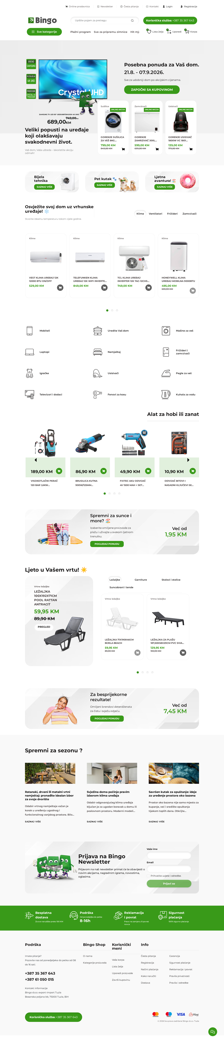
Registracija (147, 962)
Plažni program (80, 31)
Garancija (174, 956)
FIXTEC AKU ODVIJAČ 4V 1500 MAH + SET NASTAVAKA (133, 483)
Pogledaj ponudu (107, 543)
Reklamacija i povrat (180, 969)
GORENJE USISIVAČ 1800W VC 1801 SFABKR (180, 139)
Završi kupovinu (121, 979)
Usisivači (173, 106)
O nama (87, 956)
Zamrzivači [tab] (190, 213)
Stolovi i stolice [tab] (171, 579)
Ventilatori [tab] (155, 213)
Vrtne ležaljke (112, 599)
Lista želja (117, 966)
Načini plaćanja (149, 969)
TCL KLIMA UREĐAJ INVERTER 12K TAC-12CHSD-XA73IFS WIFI (133, 279)
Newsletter (107, 6)
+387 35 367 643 (170, 20)
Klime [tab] (140, 213)
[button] (191, 32)
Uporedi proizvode (122, 973)
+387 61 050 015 (39, 979)
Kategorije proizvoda (95, 962)
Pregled (44, 626)
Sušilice (105, 106)
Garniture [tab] (141, 579)
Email (150, 862)
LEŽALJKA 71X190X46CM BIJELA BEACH (119, 641)
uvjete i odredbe (171, 875)
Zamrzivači (141, 106)
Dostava (145, 982)
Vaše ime (152, 849)
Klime (32, 238)
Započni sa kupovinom (152, 89)
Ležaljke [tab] (115, 579)
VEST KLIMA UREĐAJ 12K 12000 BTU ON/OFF (43, 279)
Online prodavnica (79, 6)
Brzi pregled (120, 155)
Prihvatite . (166, 875)
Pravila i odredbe (178, 982)
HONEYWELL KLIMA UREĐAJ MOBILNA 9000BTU (178, 279)
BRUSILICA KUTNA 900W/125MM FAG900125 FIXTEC (86, 483)
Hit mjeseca (138, 31)
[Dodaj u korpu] (123, 149)
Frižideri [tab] (172, 213)
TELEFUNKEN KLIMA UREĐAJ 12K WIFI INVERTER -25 (90, 279)
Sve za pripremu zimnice (110, 31)
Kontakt (154, 6)
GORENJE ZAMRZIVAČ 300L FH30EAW (145, 139)
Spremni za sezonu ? (54, 750)
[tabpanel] (112, 273)
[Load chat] (212, 1031)
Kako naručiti (148, 976)
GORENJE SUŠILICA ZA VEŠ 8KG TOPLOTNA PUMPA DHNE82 (112, 139)
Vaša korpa (118, 959)
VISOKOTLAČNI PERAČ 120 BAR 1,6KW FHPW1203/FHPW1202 (44, 483)
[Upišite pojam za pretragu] (132, 20)
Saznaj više (33, 821)
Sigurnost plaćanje (179, 962)
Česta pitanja (131, 6)
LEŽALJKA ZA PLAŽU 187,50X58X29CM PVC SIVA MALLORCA (166, 641)
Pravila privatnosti (179, 976)
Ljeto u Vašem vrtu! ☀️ (56, 569)
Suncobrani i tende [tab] (121, 587)
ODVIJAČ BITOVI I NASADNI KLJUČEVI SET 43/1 (179, 483)
